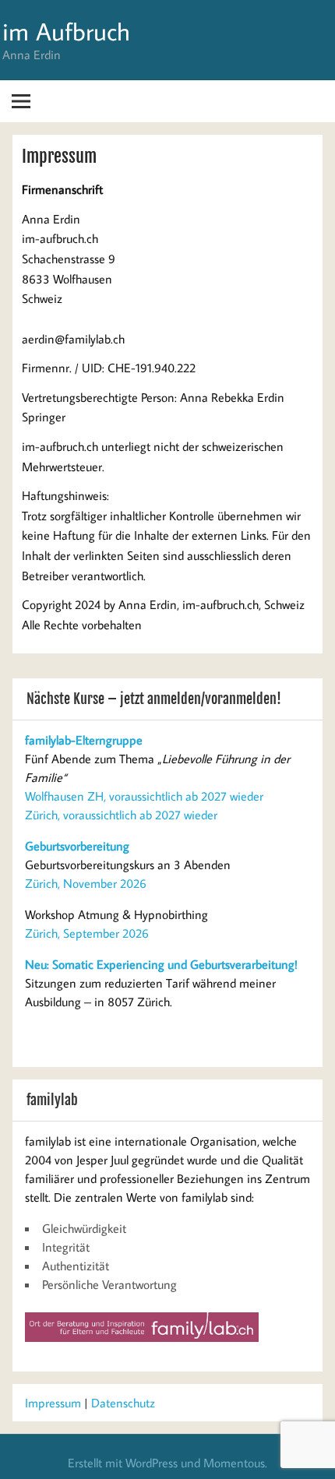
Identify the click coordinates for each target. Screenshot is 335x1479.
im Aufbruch (66, 31)
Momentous (234, 1462)
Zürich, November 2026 (85, 883)
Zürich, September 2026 (87, 933)
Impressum (53, 1402)
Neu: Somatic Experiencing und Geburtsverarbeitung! (161, 964)
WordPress (151, 1462)
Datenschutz (123, 1402)
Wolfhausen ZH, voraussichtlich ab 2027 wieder (144, 796)
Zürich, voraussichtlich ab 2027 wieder (121, 814)
